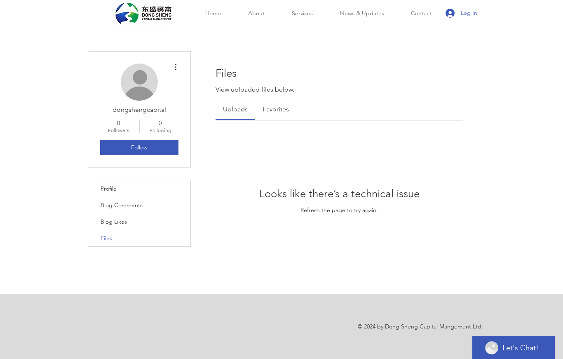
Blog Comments (122, 205)
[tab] (235, 109)
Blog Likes (114, 221)
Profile (109, 188)
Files (106, 238)
